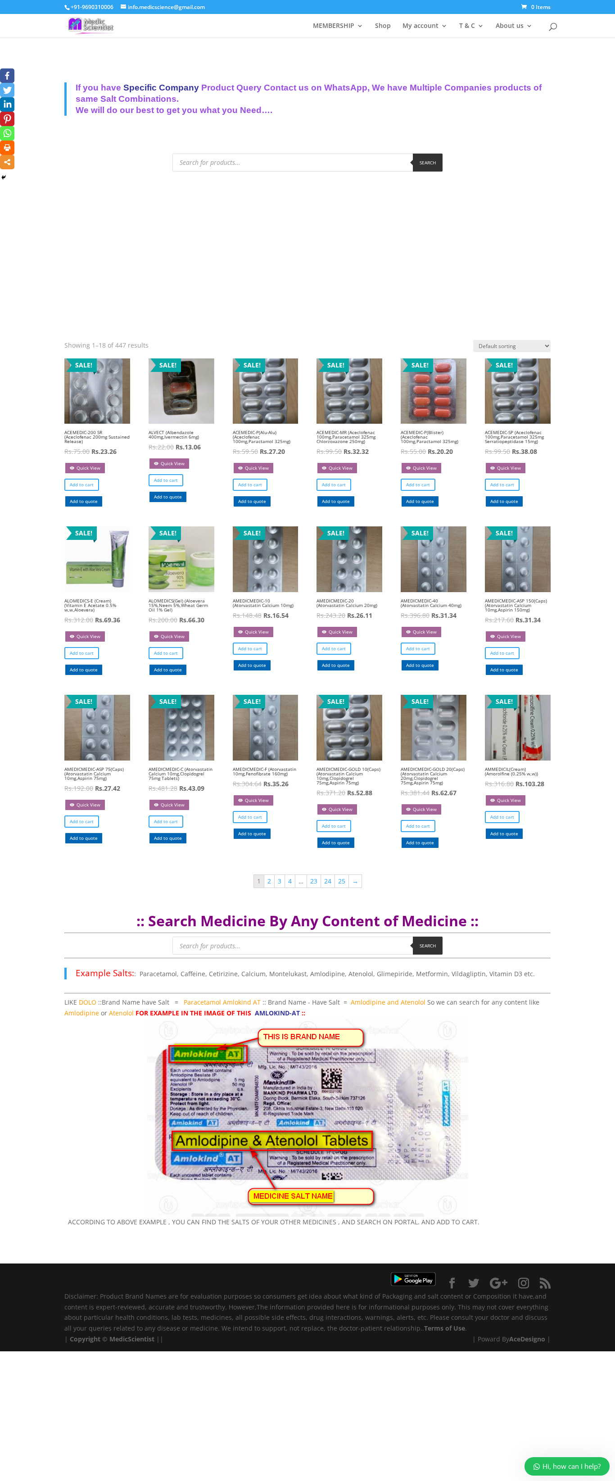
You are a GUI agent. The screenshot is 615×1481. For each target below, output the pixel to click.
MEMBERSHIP (333, 26)
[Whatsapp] (7, 133)
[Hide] (3, 177)
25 (341, 881)
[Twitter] (7, 90)
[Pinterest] (7, 119)
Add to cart (82, 484)
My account (420, 26)
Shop (383, 26)
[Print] (7, 147)
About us (510, 26)
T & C (467, 26)
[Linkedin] (7, 104)
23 (313, 881)
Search (428, 162)
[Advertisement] (307, 248)
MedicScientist (131, 1339)
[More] (7, 162)
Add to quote (84, 501)
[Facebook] (7, 75)
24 (327, 881)
